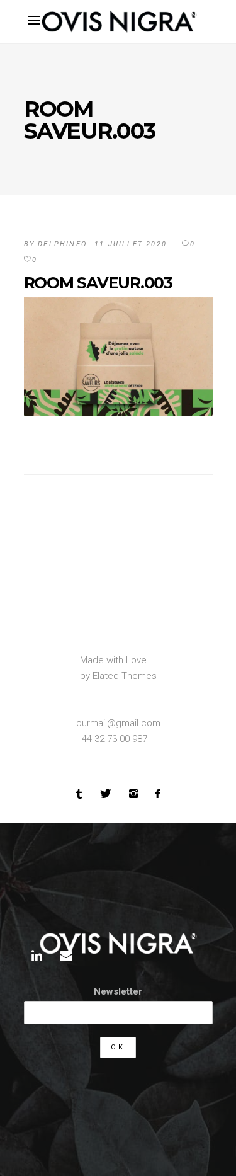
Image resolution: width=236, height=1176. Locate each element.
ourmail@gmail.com (118, 723)
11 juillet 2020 (130, 244)
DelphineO (62, 244)
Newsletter (118, 991)
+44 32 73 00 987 (111, 739)
